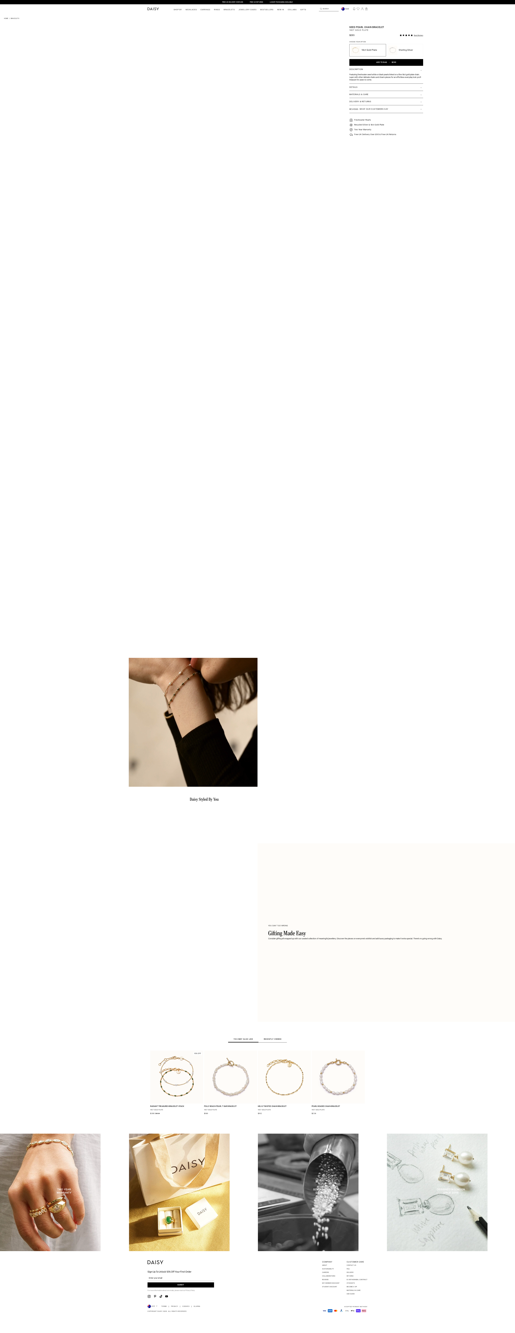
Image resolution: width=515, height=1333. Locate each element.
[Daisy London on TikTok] (161, 1296)
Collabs (292, 10)
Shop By (178, 10)
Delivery (350, 1272)
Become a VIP (352, 1287)
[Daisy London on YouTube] (166, 1296)
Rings (217, 10)
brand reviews (418, 35)
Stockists (351, 1283)
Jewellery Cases (248, 10)
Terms (164, 1306)
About (324, 1265)
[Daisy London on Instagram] (149, 1296)
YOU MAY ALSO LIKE (243, 1039)
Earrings (205, 10)
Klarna (197, 1306)
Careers (325, 1272)
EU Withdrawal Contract (357, 1280)
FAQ (348, 1269)
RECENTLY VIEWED (273, 1039)
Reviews (325, 1280)
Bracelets (229, 10)
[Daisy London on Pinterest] (155, 1296)
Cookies (186, 1306)
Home (6, 18)
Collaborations (328, 1276)
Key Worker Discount (331, 1283)
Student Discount (329, 1287)
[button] (366, 9)
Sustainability (328, 1269)
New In (280, 10)
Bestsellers (266, 10)
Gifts (303, 10)
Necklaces (191, 10)
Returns (350, 1276)
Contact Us (351, 1265)
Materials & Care (354, 1290)
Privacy (174, 1306)
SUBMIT (180, 1285)
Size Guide (351, 1294)
